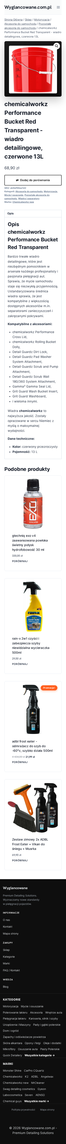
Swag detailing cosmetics (19, 1089)
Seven (29, 1095)
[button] (56, 46)
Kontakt (7, 926)
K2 (26, 1076)
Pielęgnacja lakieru (14, 1018)
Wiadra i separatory (28, 198)
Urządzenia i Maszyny (17, 1024)
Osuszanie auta (28, 1049)
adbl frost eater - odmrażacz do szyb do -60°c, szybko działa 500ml (32, 746)
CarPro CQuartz (34, 1070)
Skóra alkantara (12, 1043)
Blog (5, 986)
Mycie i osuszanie (13, 195)
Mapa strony (11, 933)
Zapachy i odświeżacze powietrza (24, 1037)
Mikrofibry (9, 1049)
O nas (6, 919)
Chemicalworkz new (23, 202)
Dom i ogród (11, 1030)
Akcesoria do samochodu (29, 191)
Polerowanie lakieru (15, 1012)
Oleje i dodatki (52, 1043)
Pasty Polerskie (50, 1049)
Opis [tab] (10, 213)
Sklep (6, 949)
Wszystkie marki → (36, 1101)
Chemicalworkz (12, 1076)
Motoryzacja (50, 191)
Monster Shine (12, 1070)
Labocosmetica (12, 1095)
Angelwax (47, 1076)
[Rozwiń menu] (58, 7)
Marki (6, 963)
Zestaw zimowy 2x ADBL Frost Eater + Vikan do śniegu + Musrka (30, 844)
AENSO (40, 1095)
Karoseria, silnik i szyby (43, 1018)
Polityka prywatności (23, 1109)
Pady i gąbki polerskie (46, 1024)
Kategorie (9, 956)
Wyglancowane (15, 888)
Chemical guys (12, 1101)
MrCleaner (37, 1082)
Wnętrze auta (53, 1012)
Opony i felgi (33, 1043)
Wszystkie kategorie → (40, 1055)
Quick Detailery (12, 1055)
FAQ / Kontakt (11, 970)
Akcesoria (36, 1012)
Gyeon (42, 1089)
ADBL (34, 1076)
